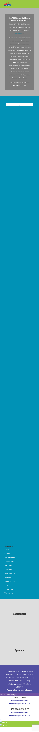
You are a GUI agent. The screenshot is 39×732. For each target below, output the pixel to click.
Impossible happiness (15, 453)
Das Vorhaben (9, 558)
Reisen (6, 585)
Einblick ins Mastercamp (17, 519)
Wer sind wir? (9, 593)
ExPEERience (19, 33)
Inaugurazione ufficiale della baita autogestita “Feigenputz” (19, 141)
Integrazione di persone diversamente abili (16, 370)
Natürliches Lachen (15, 331)
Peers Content (9, 581)
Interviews (8, 569)
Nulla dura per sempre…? (17, 491)
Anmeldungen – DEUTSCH (19, 703)
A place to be (12, 412)
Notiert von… (9, 577)
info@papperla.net (15, 684)
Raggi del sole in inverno (17, 292)
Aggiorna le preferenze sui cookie (19, 690)
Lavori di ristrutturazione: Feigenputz (17, 247)
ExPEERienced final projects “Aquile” (18, 207)
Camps (7, 554)
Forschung (8, 565)
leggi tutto (13, 164)
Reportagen (8, 589)
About (6, 550)
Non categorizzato (11, 573)
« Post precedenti (12, 540)
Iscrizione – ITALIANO (19, 700)
